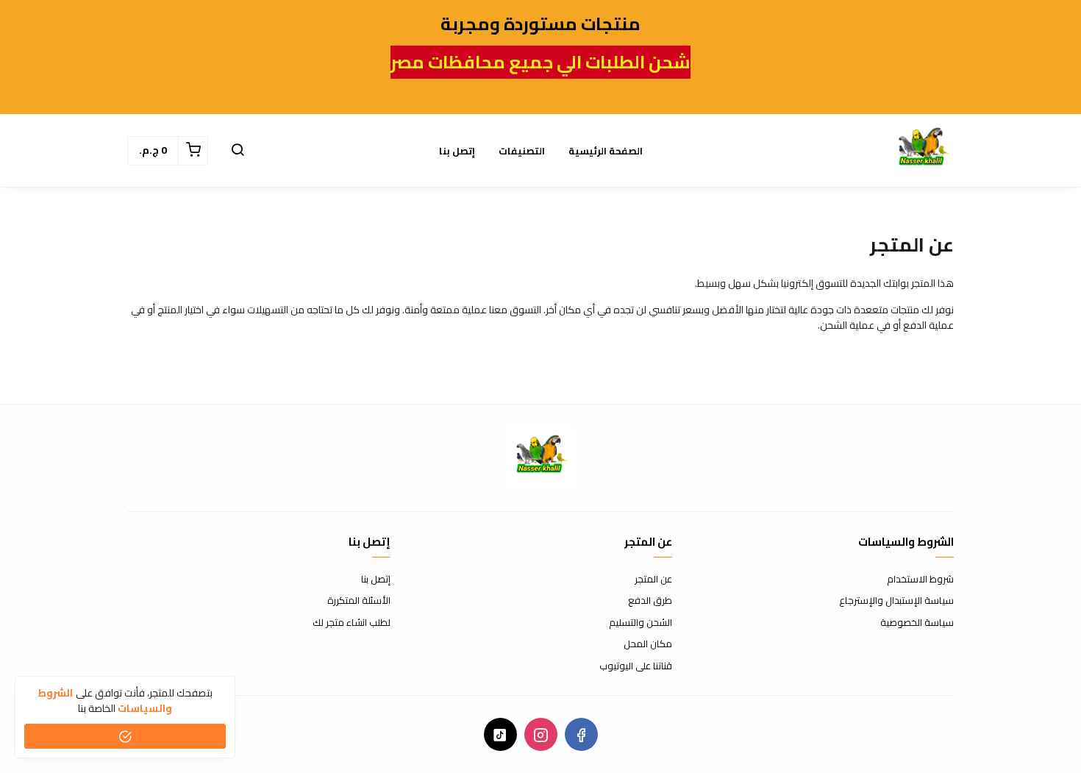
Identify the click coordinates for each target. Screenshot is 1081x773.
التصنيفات (522, 151)
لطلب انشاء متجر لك (351, 623)
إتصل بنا (457, 151)
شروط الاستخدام (920, 579)
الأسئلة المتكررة (358, 601)
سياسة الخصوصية (917, 623)
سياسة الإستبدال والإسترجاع (896, 601)
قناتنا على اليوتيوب (635, 666)
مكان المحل (648, 644)
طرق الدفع (650, 601)
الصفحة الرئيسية (605, 151)
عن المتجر (653, 579)
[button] (237, 150)
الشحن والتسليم (640, 623)
